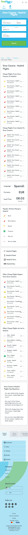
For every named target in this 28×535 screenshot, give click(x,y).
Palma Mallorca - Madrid (13, 340)
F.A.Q (6, 473)
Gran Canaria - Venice (13, 306)
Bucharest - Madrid (12, 365)
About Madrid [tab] (14, 434)
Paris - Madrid (10, 355)
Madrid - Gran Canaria (13, 135)
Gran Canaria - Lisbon (13, 321)
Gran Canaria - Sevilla (13, 291)
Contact (7, 477)
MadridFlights (11, 251)
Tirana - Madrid (11, 370)
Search (14, 43)
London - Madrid (11, 360)
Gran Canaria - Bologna (13, 316)
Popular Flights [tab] (4, 434)
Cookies (14, 518)
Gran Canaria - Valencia (13, 296)
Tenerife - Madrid (11, 345)
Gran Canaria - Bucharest (14, 311)
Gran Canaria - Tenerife (13, 286)
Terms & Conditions (14, 515)
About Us (7, 470)
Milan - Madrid (11, 335)
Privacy (14, 513)
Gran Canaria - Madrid (13, 81)
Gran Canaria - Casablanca (14, 301)
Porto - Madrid (11, 375)
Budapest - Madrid (12, 350)
